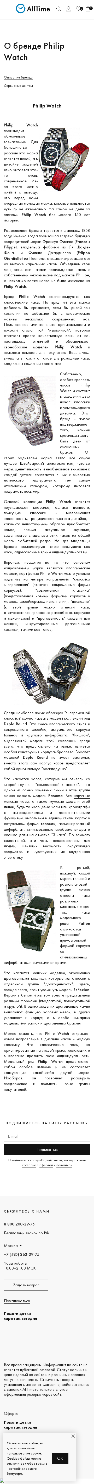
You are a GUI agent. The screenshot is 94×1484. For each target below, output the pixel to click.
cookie (36, 1453)
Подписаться (47, 1149)
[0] (78, 8)
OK (60, 1458)
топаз (46, 629)
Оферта (11, 1413)
